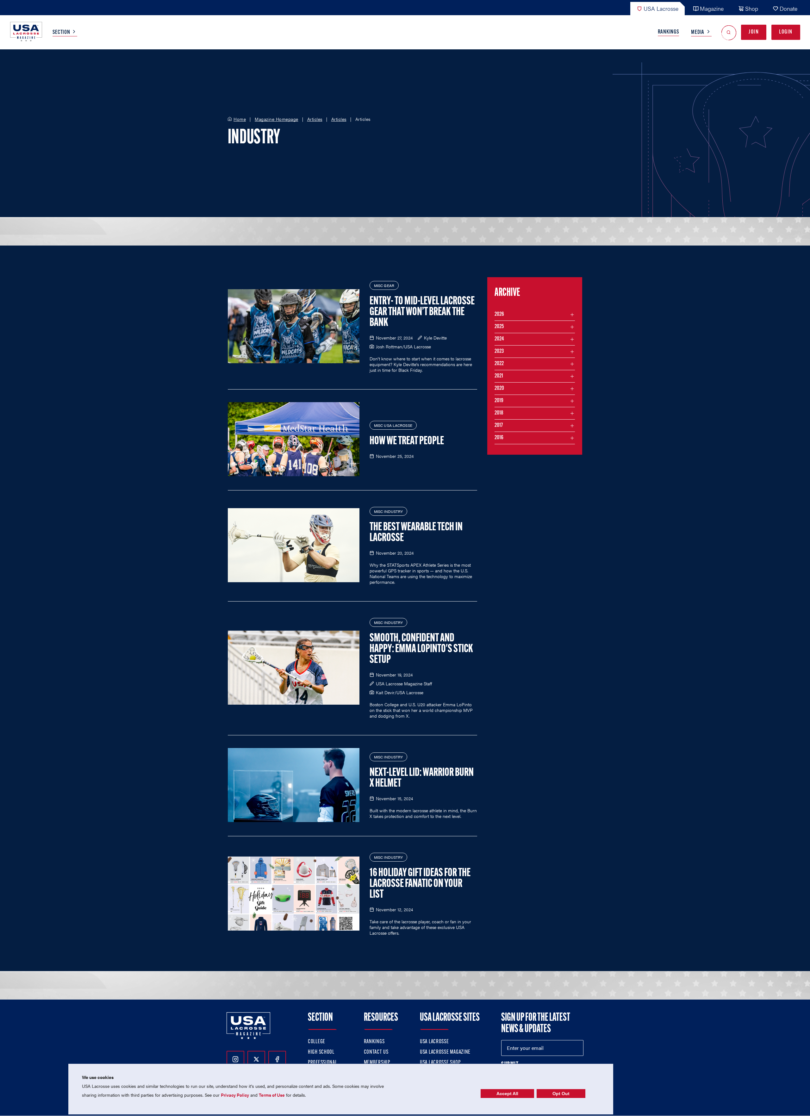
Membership (377, 1063)
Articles (314, 119)
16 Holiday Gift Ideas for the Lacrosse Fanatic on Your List (420, 884)
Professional (322, 1063)
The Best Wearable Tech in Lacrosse (416, 533)
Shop (751, 8)
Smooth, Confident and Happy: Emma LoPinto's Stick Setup (421, 649)
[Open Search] (729, 32)
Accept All (507, 1093)
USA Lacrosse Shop (440, 1063)
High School (321, 1052)
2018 (499, 413)
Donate (788, 8)
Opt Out (561, 1093)
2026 (499, 314)
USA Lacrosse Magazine (445, 1052)
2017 (499, 425)
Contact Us (376, 1052)
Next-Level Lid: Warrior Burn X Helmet (422, 778)
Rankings (668, 32)
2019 (499, 401)
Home (240, 119)
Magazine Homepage (276, 119)
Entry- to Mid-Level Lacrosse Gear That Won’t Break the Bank (422, 312)
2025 (499, 327)
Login (786, 32)
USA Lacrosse (661, 8)
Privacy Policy (235, 1095)
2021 (499, 376)
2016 (499, 438)
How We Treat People (407, 441)
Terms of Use (272, 1095)
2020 (499, 388)
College (316, 1042)
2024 (499, 339)
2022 (499, 364)
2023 (499, 351)
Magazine (712, 8)
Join (754, 32)
